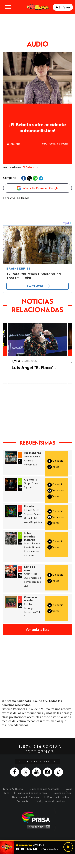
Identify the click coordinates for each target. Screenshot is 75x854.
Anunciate (23, 801)
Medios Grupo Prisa (37, 826)
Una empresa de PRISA (37, 816)
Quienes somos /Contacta (44, 789)
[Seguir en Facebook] (15, 772)
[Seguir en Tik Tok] (59, 772)
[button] (37, 840)
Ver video (58, 490)
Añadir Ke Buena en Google (40, 188)
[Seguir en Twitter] (26, 772)
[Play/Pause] (68, 847)
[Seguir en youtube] (37, 772)
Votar (55, 466)
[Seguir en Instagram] (48, 772)
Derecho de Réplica (58, 797)
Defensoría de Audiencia (26, 797)
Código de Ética (62, 793)
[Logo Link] (37, 7)
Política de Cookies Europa (32, 793)
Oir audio (57, 460)
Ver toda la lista (37, 629)
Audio (37, 44)
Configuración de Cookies (50, 801)
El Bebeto (28, 167)
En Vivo (64, 7)
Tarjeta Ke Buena (13, 789)
